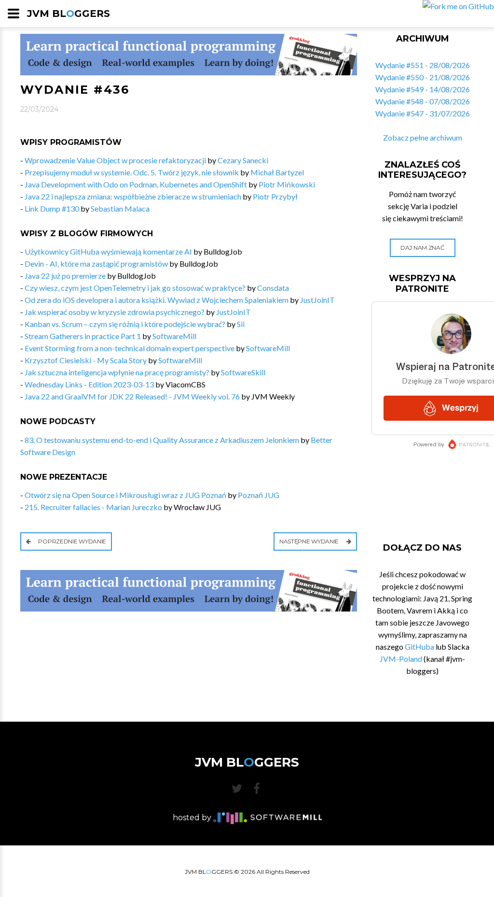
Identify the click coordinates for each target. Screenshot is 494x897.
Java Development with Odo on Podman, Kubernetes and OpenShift (136, 184)
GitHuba (419, 646)
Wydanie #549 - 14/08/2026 (422, 89)
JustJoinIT (317, 299)
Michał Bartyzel (277, 172)
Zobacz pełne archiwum (422, 137)
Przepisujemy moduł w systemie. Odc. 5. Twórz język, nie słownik (132, 172)
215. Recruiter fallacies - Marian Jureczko (93, 507)
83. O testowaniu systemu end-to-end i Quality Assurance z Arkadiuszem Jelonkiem (162, 439)
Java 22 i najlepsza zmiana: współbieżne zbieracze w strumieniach (133, 196)
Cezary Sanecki (243, 160)
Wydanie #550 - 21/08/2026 (422, 77)
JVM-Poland (401, 658)
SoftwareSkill (243, 372)
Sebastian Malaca (120, 208)
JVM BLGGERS (68, 13)
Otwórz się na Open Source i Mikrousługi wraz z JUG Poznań (125, 494)
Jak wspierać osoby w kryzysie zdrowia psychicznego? (115, 311)
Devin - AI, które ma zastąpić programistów (96, 263)
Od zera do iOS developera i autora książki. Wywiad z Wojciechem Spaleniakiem (156, 299)
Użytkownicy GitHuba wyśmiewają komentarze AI (108, 251)
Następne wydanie (309, 541)
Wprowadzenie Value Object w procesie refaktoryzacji (115, 160)
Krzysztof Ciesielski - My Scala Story (86, 360)
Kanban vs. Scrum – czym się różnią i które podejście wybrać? (125, 323)
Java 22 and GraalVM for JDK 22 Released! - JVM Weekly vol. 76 (132, 396)
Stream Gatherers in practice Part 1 (83, 336)
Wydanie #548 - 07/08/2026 (422, 101)
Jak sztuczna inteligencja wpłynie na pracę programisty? (117, 372)
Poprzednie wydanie (71, 541)
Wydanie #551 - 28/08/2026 (422, 65)
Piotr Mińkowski (287, 184)
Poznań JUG (258, 494)
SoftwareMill (174, 336)
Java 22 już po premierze (65, 275)
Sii (241, 323)
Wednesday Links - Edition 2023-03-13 (89, 384)
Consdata (273, 287)
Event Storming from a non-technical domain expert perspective (129, 348)
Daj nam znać (422, 247)
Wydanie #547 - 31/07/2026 (422, 113)
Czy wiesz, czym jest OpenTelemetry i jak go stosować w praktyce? (135, 287)
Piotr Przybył (275, 196)
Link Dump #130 (52, 208)
